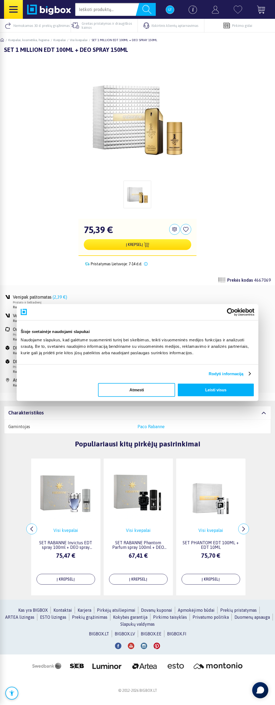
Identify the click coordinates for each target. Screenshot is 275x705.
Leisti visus (215, 390)
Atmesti (136, 390)
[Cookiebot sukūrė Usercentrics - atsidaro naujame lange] (230, 312)
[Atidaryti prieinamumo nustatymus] (11, 693)
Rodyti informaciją (226, 373)
